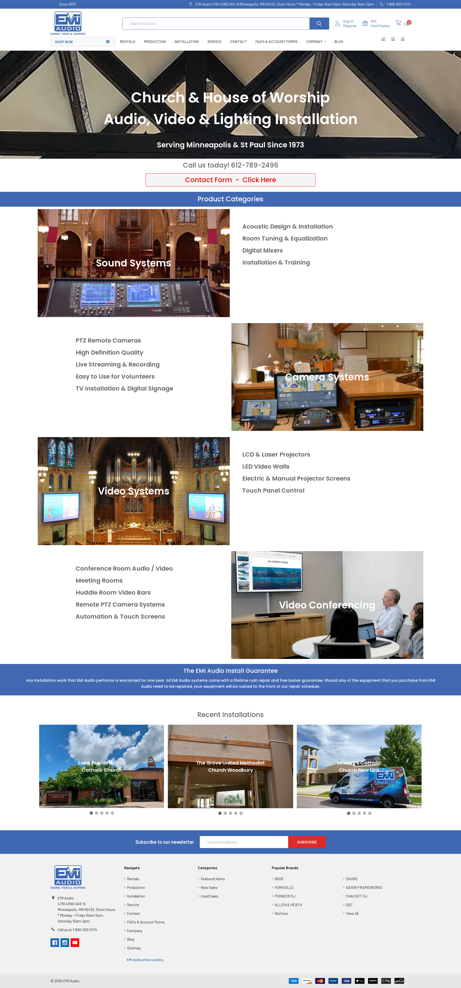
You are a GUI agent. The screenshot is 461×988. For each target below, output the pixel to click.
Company (314, 41)
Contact (238, 41)
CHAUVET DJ (356, 896)
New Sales (209, 887)
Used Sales (209, 896)
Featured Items (213, 878)
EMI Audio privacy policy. (145, 960)
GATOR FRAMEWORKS (364, 887)
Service (214, 41)
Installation (187, 41)
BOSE (279, 878)
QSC (349, 904)
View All (352, 913)
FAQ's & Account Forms (276, 41)
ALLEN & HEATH (288, 904)
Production (155, 41)
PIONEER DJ (285, 896)
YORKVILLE (284, 887)
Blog (338, 41)
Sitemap (134, 948)
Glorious (281, 913)
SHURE (352, 878)
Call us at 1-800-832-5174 (77, 929)
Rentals (127, 41)
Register (350, 26)
